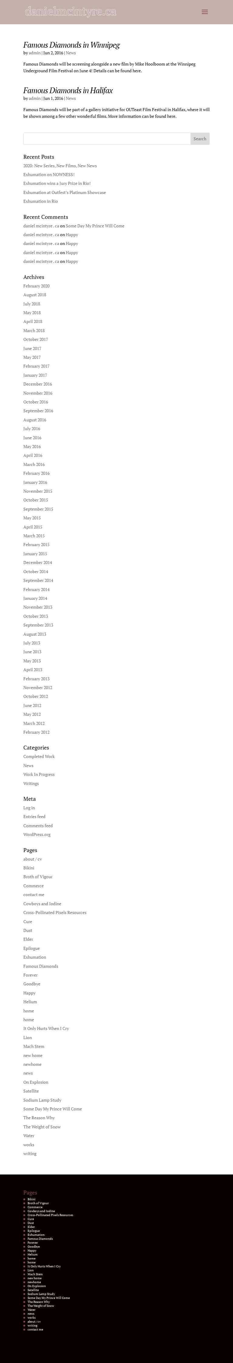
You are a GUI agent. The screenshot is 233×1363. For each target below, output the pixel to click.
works (28, 1144)
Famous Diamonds (40, 966)
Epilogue (31, 948)
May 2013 (32, 661)
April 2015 (32, 527)
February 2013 (36, 679)
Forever (30, 975)
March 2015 (34, 536)
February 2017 (36, 366)
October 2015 (35, 500)
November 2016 (37, 393)
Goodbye (31, 984)
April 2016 (32, 455)
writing (29, 1153)
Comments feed (38, 825)
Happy (72, 234)
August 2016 (34, 420)
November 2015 (37, 491)
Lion (27, 1037)
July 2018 (31, 304)
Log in (29, 808)
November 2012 (37, 687)
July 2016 (31, 428)
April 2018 (32, 321)
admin (35, 53)
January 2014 (35, 598)
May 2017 (32, 357)
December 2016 (37, 384)
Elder (28, 939)
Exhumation (34, 957)
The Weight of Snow (42, 1127)
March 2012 (34, 723)
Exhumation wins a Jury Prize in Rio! (57, 183)
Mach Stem (33, 1046)
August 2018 (34, 294)
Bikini (28, 868)
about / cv (32, 859)
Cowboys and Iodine (42, 903)
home (28, 1011)
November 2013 (37, 607)
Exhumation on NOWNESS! (49, 174)
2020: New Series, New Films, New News (60, 165)
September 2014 (38, 580)
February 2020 (36, 286)
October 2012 (35, 696)
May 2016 (32, 446)
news (28, 1073)
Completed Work (39, 756)
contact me (33, 894)
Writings (31, 783)
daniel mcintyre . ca (41, 226)
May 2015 (32, 518)
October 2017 (35, 339)
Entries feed (34, 816)
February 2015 (36, 544)
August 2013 (34, 634)
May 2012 (32, 714)
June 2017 (32, 348)
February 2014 (36, 589)
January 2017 (35, 375)
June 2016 (32, 437)
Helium (30, 1001)
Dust (27, 930)
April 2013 (32, 669)
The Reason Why (39, 1117)
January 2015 (35, 553)
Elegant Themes (108, 1355)
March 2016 (34, 464)
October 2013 (35, 616)
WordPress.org (36, 834)
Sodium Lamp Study (42, 1100)
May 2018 (32, 312)
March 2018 (34, 330)
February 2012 (36, 732)
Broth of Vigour (37, 876)
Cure (27, 921)
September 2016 (38, 410)
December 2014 (37, 562)
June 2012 (32, 705)
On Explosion (35, 1082)
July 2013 (31, 643)
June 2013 (32, 651)
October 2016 (35, 402)
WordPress (145, 1355)
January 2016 (35, 482)
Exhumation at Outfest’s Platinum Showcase (64, 192)
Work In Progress (39, 774)
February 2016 (36, 473)
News (71, 53)
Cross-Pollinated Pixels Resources (54, 912)
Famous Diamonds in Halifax (68, 90)
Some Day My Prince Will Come (95, 226)
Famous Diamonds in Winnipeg (71, 44)
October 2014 (35, 571)
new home (32, 1055)
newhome (32, 1064)
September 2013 (38, 625)
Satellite (31, 1091)
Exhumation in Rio (40, 201)
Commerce (33, 886)
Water (28, 1135)
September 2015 (38, 509)
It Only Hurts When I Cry (46, 1028)
